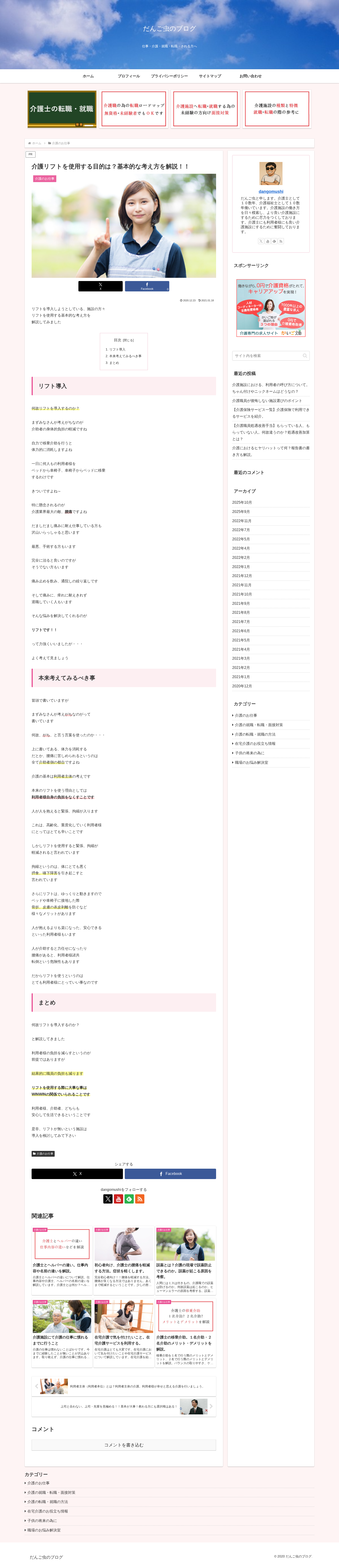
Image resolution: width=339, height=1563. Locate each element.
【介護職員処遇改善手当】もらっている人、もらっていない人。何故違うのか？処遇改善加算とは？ (271, 432)
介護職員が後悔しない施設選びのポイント (267, 401)
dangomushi (271, 191)
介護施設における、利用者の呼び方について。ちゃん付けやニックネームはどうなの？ (271, 388)
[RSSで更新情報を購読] (139, 1199)
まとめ (114, 363)
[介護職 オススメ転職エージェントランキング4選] (62, 109)
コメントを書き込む (124, 1445)
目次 (117, 340)
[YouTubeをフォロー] (118, 1199)
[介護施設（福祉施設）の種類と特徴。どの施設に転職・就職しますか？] (277, 109)
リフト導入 (117, 349)
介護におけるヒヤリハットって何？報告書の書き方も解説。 (271, 451)
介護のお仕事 (45, 1153)
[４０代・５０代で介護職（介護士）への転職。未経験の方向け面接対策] (205, 109)
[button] (305, 355)
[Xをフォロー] (108, 1199)
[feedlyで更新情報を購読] (129, 1199)
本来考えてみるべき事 (125, 356)
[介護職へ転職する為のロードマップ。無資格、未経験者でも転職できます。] (133, 109)
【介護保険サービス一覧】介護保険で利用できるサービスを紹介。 (271, 413)
